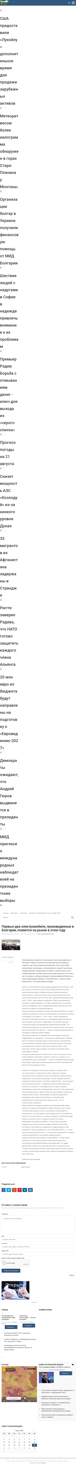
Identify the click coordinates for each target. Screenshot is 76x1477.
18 (9, 1445)
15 (29, 1442)
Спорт (44, 1460)
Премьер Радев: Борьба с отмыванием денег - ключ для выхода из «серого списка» (9, 394)
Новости (51, 1370)
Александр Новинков (59, 1370)
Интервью (59, 1460)
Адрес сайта (5, 1250)
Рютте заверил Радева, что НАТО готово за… (55, 1367)
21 (24, 1445)
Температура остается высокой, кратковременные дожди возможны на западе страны (18, 1348)
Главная (8, 1460)
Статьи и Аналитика (51, 1460)
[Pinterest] (19, 1190)
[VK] (30, 1190)
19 (14, 1445)
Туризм (31, 1322)
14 (24, 1442)
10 (4, 1442)
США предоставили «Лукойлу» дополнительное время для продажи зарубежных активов (9, 61)
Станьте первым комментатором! (45, 934)
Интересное (65, 1460)
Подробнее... (11, 1327)
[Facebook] (4, 1190)
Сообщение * (5, 1214)
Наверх (71, 1275)
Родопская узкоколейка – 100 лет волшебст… (27, 1317)
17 (4, 1445)
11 (9, 1442)
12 (14, 1442)
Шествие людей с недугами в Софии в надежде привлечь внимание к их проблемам (9, 311)
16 (34, 1442)
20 (19, 1445)
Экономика (35, 1460)
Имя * (3, 1236)
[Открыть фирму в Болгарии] (15, 1299)
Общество (18, 1460)
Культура (24, 1460)
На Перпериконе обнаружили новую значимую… (8, 1317)
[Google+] (14, 1190)
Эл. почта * (5, 1243)
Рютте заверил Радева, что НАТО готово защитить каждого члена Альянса (9, 636)
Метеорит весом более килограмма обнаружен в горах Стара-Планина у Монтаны (9, 151)
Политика (29, 1460)
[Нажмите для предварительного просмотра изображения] (38, 945)
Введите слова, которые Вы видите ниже (13, 1258)
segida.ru (44, 1462)
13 (19, 1442)
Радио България (25, 1167)
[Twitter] (8, 1190)
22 (29, 1445)
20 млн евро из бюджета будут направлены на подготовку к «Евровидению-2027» (9, 712)
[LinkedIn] (25, 1190)
